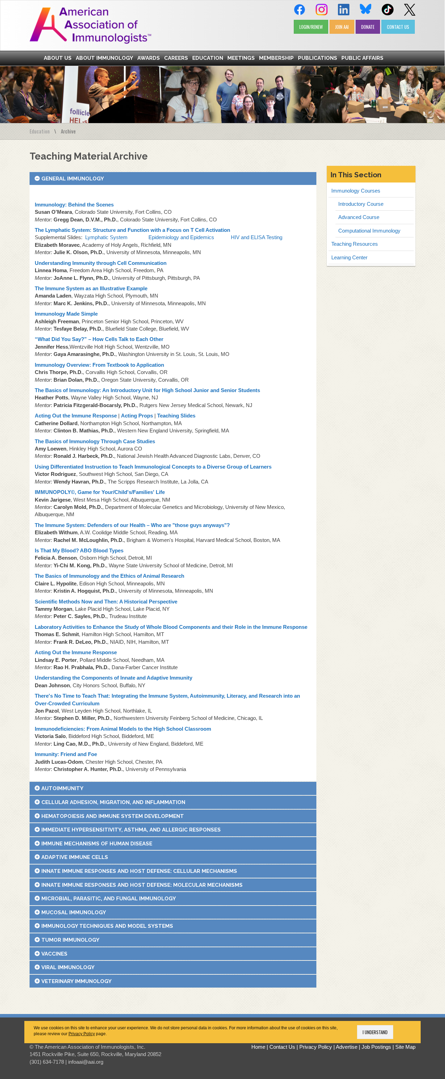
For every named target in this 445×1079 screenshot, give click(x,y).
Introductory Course (360, 204)
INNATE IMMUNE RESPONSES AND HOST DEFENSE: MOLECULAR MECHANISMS (142, 885)
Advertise (346, 1047)
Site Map (405, 1047)
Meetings (241, 58)
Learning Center (349, 257)
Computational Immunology (369, 231)
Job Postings (376, 1047)
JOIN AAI (342, 26)
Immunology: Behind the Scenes (74, 205)
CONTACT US (398, 26)
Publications (317, 58)
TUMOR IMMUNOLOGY (70, 940)
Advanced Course (358, 217)
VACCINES (54, 954)
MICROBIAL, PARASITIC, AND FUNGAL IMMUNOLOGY (108, 898)
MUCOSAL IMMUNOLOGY (73, 912)
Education (207, 58)
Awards (148, 58)
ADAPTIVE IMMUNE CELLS (74, 857)
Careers (176, 58)
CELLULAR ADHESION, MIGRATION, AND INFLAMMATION (113, 802)
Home (258, 1047)
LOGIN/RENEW (311, 26)
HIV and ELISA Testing (256, 237)
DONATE (367, 26)
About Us (58, 58)
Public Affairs (362, 58)
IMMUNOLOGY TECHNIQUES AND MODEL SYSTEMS (107, 926)
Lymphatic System (106, 237)
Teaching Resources (354, 244)
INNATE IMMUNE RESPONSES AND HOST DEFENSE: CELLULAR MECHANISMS (139, 871)
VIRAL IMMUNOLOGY (68, 967)
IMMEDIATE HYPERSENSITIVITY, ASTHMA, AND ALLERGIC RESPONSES (131, 830)
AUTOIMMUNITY (62, 788)
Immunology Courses (355, 191)
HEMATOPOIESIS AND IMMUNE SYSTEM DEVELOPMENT (112, 816)
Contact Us (282, 1047)
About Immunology (104, 58)
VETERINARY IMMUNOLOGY (76, 981)
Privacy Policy (81, 1033)
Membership (276, 58)
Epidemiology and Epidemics (181, 237)
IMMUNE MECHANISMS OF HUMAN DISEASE (96, 844)
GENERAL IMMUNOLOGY (72, 179)
